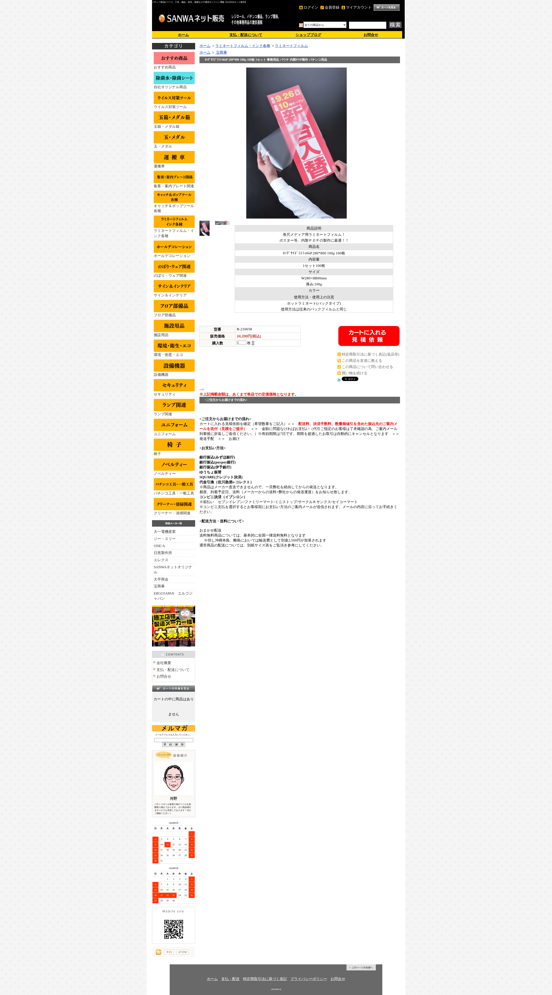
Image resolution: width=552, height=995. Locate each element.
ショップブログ (308, 35)
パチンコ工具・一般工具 (174, 493)
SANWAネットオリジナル (173, 569)
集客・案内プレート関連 (174, 186)
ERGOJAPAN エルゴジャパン (173, 596)
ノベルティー (165, 474)
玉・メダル (163, 146)
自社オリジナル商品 (170, 87)
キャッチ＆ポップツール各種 (174, 208)
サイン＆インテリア (170, 295)
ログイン (311, 7)
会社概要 (164, 663)
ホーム (183, 35)
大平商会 (161, 579)
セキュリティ (165, 394)
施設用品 (161, 335)
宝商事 (159, 586)
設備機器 (161, 375)
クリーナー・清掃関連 (172, 513)
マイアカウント (359, 7)
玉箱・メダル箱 (166, 126)
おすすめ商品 (165, 67)
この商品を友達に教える (362, 361)
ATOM (182, 952)
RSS (169, 952)
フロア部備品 (165, 315)
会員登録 (332, 7)
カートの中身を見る (173, 688)
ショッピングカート (387, 7)
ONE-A (159, 546)
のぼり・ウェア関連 (170, 276)
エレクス (161, 560)
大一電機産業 (165, 532)
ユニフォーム (165, 434)
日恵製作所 (163, 553)
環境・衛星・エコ (168, 355)
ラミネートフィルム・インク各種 (174, 233)
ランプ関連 (163, 414)
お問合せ (371, 35)
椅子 (157, 454)
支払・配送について (245, 35)
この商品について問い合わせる (367, 367)
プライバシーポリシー (308, 979)
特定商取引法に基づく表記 (265, 979)
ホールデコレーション (172, 256)
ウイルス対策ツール (170, 107)
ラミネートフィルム (291, 46)
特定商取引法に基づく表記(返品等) (370, 354)
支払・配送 (230, 979)
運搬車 (159, 166)
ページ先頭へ (361, 967)
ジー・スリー (165, 539)
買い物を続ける (354, 373)
